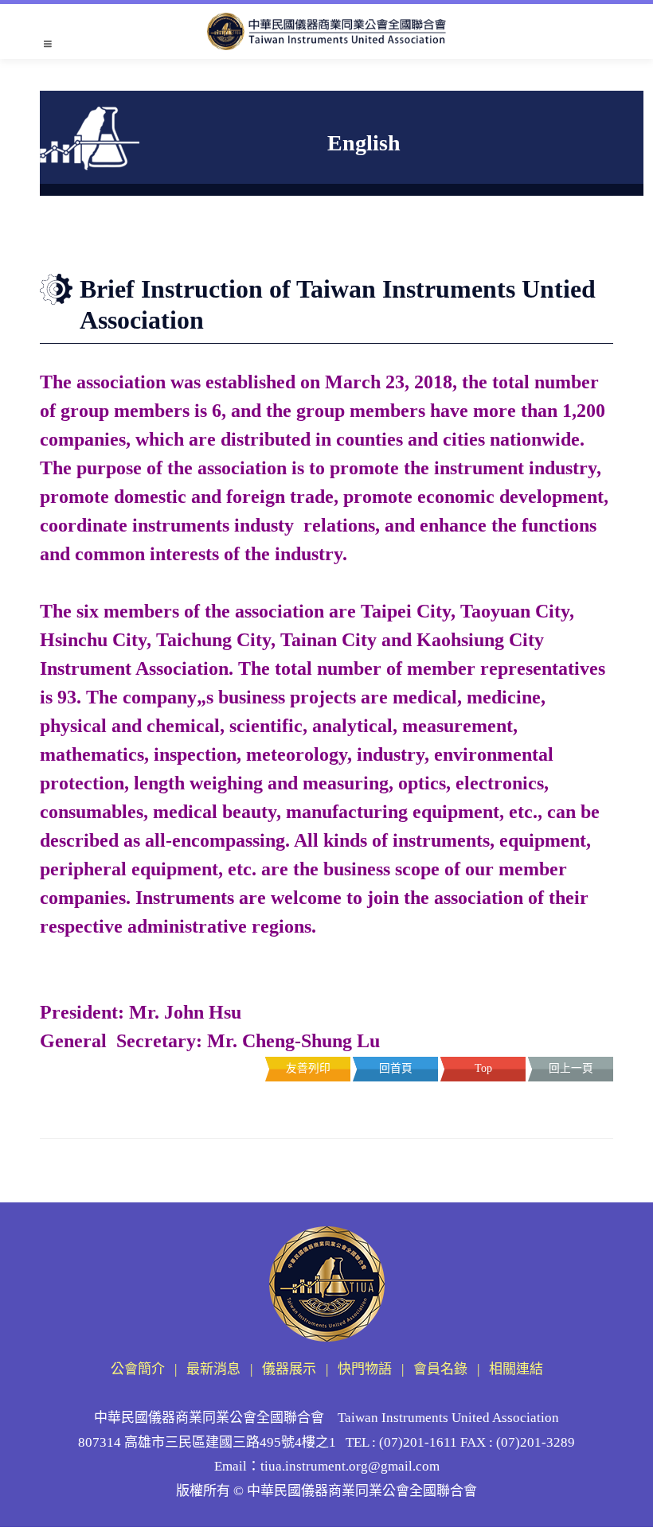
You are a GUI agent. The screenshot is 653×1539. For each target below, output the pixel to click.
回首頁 (396, 1068)
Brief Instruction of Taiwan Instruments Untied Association (364, 241)
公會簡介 (138, 1369)
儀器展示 (289, 1369)
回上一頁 (571, 1068)
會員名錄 (440, 1369)
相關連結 (516, 1369)
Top (483, 1068)
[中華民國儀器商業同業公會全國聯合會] (326, 31)
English (185, 241)
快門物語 (365, 1369)
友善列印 (308, 1068)
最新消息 (213, 1369)
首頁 (154, 241)
